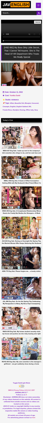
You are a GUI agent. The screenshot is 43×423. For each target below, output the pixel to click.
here (33, 417)
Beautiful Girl (19, 103)
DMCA (10, 390)
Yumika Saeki (15, 95)
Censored (35, 103)
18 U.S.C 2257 (30, 390)
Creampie (6, 106)
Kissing (22, 110)
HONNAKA (15, 100)
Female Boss (7, 110)
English (13, 106)
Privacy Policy (19, 390)
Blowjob (28, 103)
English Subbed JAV (23, 106)
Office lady (30, 110)
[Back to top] (36, 417)
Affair (12, 103)
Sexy (36, 110)
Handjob (16, 110)
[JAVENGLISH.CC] (17, 5)
